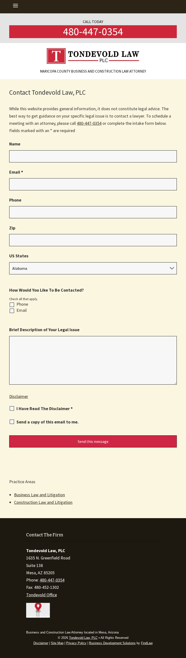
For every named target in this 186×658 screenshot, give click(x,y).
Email (16, 172)
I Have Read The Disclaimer (44, 408)
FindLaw (147, 643)
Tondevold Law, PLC (83, 638)
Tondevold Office (41, 595)
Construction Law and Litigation (43, 502)
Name (14, 144)
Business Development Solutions (112, 643)
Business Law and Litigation (39, 495)
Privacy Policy (76, 643)
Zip (12, 228)
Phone (15, 200)
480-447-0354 (93, 31)
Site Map (57, 643)
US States (18, 256)
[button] (16, 6)
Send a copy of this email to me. (47, 422)
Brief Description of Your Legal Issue (44, 329)
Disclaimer (18, 396)
